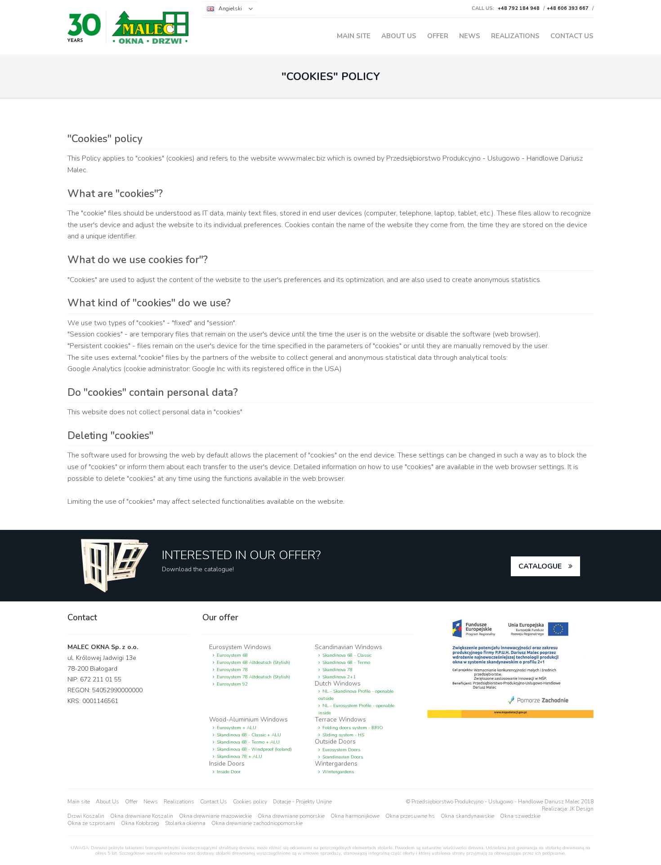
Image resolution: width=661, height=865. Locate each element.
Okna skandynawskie (467, 816)
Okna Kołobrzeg (140, 823)
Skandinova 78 (337, 670)
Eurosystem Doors (341, 750)
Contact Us (572, 35)
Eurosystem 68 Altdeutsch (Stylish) (253, 662)
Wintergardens (338, 772)
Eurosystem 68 (232, 655)
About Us (398, 35)
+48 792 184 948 (519, 8)
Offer (437, 35)
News (469, 35)
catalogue (540, 566)
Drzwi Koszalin (85, 816)
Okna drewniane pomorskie (291, 816)
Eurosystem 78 (232, 670)
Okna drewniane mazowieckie (215, 816)
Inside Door (229, 772)
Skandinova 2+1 (339, 677)
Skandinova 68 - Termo (346, 662)
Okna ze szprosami (91, 823)
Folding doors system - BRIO (352, 728)
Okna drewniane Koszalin (141, 816)
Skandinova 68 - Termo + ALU (248, 742)
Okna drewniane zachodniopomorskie (257, 823)
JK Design (582, 808)
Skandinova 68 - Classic (346, 655)
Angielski (230, 8)
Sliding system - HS (343, 735)
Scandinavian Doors (342, 757)
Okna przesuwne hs (410, 816)
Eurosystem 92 (232, 684)
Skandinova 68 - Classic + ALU (249, 735)
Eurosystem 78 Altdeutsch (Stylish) (253, 677)
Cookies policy (250, 801)
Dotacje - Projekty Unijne (302, 801)
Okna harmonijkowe (355, 816)
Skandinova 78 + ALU (239, 756)
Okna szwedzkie (520, 816)
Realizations (515, 35)
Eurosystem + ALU (236, 728)
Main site (354, 35)
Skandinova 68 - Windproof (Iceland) (254, 749)
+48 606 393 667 (568, 8)
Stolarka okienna (185, 823)
